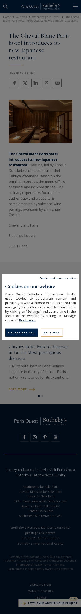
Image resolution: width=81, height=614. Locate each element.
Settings (51, 332)
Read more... (27, 320)
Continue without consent (56, 278)
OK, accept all (21, 332)
